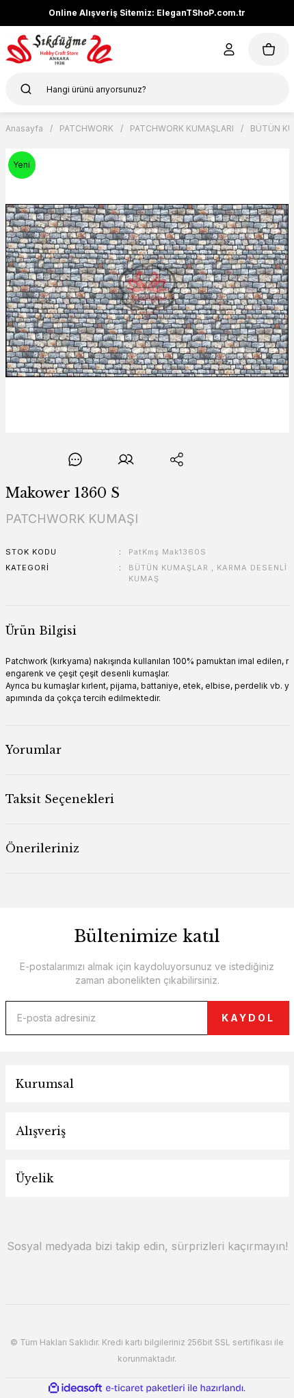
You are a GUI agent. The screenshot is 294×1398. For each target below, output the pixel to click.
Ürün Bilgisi (41, 630)
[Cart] (268, 49)
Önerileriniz (42, 848)
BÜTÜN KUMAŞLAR (169, 567)
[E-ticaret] (145, 1388)
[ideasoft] (75, 1388)
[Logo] (59, 49)
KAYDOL (248, 1018)
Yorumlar (33, 750)
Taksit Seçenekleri (59, 799)
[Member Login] (229, 49)
